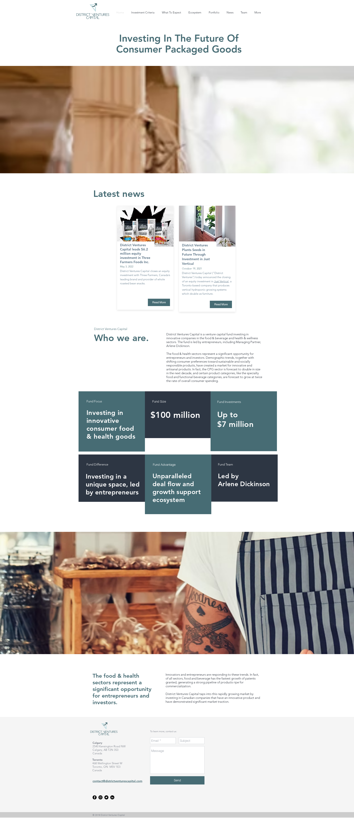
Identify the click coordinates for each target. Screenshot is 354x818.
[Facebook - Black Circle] (95, 797)
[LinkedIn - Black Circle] (112, 797)
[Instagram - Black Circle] (100, 797)
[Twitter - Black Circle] (106, 797)
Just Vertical (221, 281)
